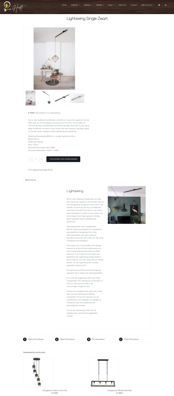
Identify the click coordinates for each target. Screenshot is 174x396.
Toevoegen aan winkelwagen (63, 159)
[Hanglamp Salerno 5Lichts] (38, 372)
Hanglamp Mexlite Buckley (119, 390)
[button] (165, 5)
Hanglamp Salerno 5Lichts (54, 390)
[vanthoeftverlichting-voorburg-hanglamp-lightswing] (54, 58)
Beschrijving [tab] (30, 180)
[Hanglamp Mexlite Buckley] (103, 372)
